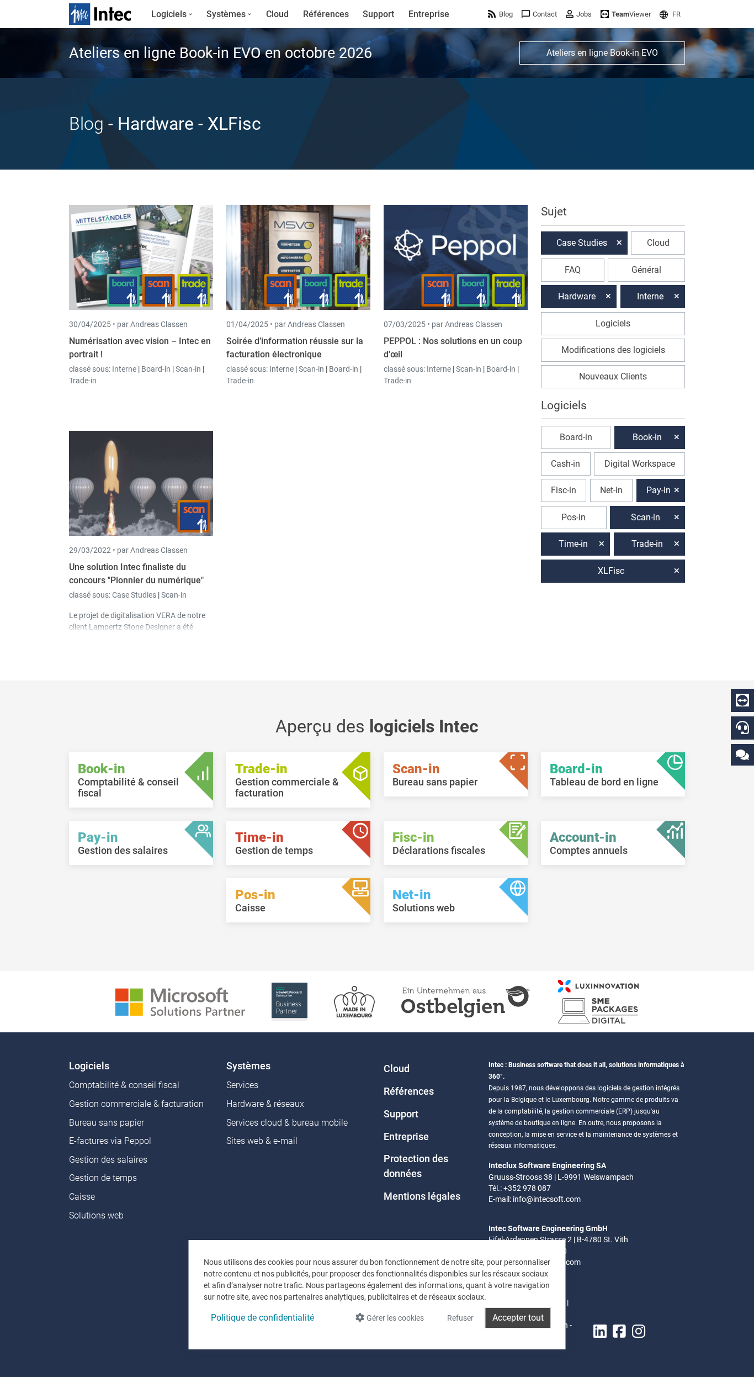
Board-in (156, 369)
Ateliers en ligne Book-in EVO (602, 53)
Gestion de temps (103, 1178)
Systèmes (248, 1066)
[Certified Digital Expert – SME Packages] (598, 1001)
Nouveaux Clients (613, 376)
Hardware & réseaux (265, 1104)
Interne (125, 369)
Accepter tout (518, 1317)
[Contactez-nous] (742, 754)
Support (401, 1114)
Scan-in (188, 369)
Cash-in (565, 463)
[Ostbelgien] (466, 1001)
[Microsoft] (180, 1001)
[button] (670, 14)
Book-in (647, 437)
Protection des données (416, 1166)
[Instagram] (638, 1332)
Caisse (82, 1196)
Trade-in (83, 380)
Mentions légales (422, 1196)
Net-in (611, 490)
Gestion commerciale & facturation (136, 1104)
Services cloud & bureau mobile (287, 1122)
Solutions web (96, 1215)
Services (242, 1085)
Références (409, 1091)
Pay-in (658, 490)
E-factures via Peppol (110, 1141)
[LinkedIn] (600, 1332)
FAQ (573, 270)
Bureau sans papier (106, 1122)
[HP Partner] (289, 1001)
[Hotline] (742, 727)
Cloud (658, 243)
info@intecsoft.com (547, 1199)
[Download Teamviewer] (742, 700)
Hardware (577, 296)
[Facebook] (619, 1332)
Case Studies (135, 594)
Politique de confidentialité (262, 1317)
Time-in (573, 544)
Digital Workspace (639, 463)
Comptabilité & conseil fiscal (124, 1085)
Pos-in (573, 517)
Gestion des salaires (108, 1159)
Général (646, 270)
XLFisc (611, 571)
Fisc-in (563, 490)
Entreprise (406, 1136)
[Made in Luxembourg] (354, 1001)
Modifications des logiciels (613, 350)
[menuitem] (172, 14)
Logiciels (613, 323)
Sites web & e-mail (262, 1141)
